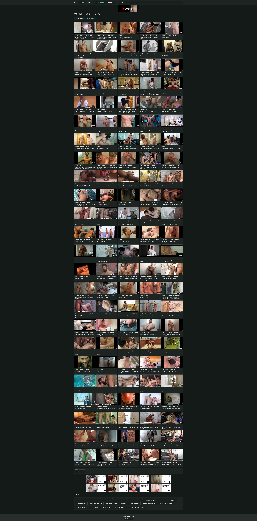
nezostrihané (149, 90)
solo (168, 53)
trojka (142, 295)
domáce (125, 258)
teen (99, 90)
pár (163, 369)
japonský (157, 220)
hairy (115, 128)
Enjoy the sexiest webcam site (101, 477)
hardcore (104, 128)
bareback (82, 146)
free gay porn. (135, 503)
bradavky (127, 128)
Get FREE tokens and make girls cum (123, 478)
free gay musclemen (120, 500)
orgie (99, 276)
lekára (90, 183)
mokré (180, 72)
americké (126, 443)
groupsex (158, 53)
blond (129, 53)
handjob (169, 35)
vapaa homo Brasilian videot (165, 503)
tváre (86, 35)
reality (176, 388)
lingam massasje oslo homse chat (137, 507)
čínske (77, 406)
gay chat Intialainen (119, 507)
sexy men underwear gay (149, 503)
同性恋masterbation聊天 (112, 503)
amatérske (165, 90)
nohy (134, 258)
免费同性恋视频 (95, 507)
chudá (133, 369)
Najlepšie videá (79, 18)
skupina (152, 53)
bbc (180, 388)
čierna (99, 443)
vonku (81, 462)
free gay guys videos (83, 500)
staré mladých (133, 220)
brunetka (110, 128)
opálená (132, 128)
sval (176, 53)
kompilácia (156, 369)
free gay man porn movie (96, 503)
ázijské (126, 72)
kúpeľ (135, 313)
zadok (164, 53)
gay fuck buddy (95, 500)
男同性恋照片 (124, 503)
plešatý (173, 220)
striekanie (78, 53)
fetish (178, 165)
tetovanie (175, 35)
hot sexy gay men (82, 503)
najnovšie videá (90, 18)
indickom (108, 109)
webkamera (156, 276)
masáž (134, 388)
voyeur (130, 313)
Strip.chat (100, 481)
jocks (77, 109)
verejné (164, 72)
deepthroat (148, 202)
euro (147, 128)
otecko (77, 220)
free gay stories (106, 507)
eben (103, 443)
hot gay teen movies (82, 507)
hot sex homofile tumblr (135, 500)
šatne (90, 109)
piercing (109, 183)
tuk (154, 202)
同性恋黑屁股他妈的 (150, 500)
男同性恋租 (173, 500)
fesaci (151, 35)
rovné (134, 109)
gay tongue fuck (162, 500)
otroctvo (136, 350)
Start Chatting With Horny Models (122, 486)
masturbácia (84, 72)
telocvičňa (170, 72)
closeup (153, 165)
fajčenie (90, 35)
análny (81, 35)
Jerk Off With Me (101, 485)
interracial (82, 295)
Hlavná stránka (100, 2)
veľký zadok (84, 53)
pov (151, 313)
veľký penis (90, 53)
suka (136, 406)
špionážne (165, 128)
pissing (170, 90)
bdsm (170, 425)
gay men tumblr (107, 500)
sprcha (77, 35)
